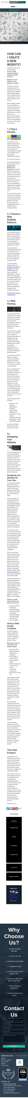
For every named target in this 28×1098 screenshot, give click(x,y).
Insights (2, 42)
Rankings (14, 845)
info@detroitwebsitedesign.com (11, 1093)
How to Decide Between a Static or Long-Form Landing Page (14, 897)
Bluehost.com (11, 167)
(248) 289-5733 (11, 1089)
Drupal (16, 267)
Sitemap (3, 1063)
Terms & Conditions (6, 1060)
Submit (14, 1046)
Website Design (14, 876)
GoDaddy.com (11, 165)
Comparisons (14, 827)
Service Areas (5, 1065)
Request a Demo (14, 911)
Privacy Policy (5, 1061)
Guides (8, 42)
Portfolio (14, 867)
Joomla (9, 268)
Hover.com (10, 169)
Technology (14, 854)
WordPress (10, 267)
